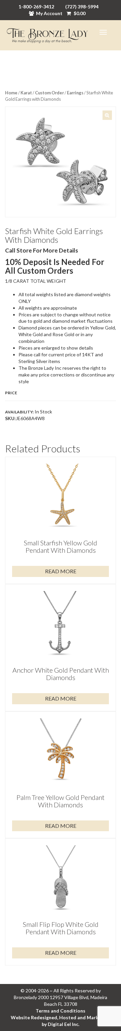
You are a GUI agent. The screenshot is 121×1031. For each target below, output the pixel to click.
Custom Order (49, 92)
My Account (49, 13)
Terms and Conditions (60, 1011)
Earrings (75, 92)
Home (11, 92)
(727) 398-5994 (81, 6)
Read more (60, 571)
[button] (107, 115)
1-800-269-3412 (36, 6)
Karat (26, 92)
